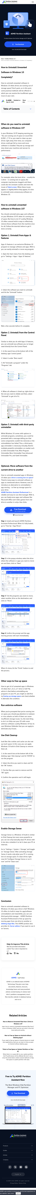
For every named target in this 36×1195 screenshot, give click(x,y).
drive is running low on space (22, 478)
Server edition (15, 926)
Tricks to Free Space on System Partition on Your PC (18, 1050)
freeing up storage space (12, 696)
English (17, 1174)
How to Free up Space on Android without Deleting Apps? (18, 1036)
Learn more (11, 1193)
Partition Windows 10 (10, 58)
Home (2, 58)
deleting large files (7, 924)
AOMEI (9, 100)
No (18, 953)
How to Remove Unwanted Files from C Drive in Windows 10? (18, 1023)
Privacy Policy (14, 1183)
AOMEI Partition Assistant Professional (15, 492)
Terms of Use (22, 1183)
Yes (10, 953)
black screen (12, 187)
